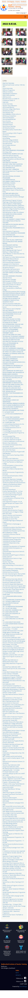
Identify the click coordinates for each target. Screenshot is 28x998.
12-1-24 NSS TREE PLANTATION (11, 417)
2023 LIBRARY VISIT (8, 248)
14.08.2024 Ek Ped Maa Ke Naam (12, 541)
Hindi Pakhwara (7, 560)
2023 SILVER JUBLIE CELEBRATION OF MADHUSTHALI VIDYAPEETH (13, 407)
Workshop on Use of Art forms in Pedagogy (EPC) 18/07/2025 (12, 734)
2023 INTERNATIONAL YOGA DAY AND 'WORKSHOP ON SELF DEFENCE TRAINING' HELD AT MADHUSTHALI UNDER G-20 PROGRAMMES (13, 326)
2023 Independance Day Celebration (13, 188)
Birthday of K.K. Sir (8, 508)
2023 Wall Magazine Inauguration (12, 247)
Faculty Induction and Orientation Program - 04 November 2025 (12, 781)
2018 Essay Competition (9, 116)
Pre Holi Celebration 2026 (10, 816)
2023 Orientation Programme (11, 231)
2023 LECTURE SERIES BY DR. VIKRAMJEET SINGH (11, 332)
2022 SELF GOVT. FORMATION (11, 169)
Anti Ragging (10, 1)
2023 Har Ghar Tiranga (9, 186)
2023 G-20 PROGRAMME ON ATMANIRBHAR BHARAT (10, 344)
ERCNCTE (18, 975)
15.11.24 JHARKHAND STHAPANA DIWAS (14, 600)
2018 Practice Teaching (9, 126)
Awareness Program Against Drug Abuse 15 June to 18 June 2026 (12, 857)
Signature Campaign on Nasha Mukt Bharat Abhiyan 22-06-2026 (13, 860)
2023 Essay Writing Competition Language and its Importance (11, 263)
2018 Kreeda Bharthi (8, 107)
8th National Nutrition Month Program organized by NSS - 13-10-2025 (13, 769)
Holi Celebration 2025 (9, 684)
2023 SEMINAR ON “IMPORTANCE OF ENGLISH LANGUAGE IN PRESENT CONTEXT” (13, 367)
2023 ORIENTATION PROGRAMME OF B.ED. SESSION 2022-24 (13, 390)
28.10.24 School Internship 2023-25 (12, 579)
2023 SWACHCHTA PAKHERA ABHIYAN (13, 224)
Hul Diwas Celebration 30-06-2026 (12, 873)
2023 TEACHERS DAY (8, 216)
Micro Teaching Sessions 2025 (11, 701)
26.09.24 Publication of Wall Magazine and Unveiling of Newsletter (13, 569)
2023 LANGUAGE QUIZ (9, 235)
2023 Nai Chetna (7, 278)
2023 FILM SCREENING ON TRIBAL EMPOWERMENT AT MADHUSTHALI (12, 382)
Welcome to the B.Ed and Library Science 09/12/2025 (12, 786)
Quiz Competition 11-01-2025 (11, 646)
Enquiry (17, 1)
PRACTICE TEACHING (8, 83)
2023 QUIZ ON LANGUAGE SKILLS (12, 388)
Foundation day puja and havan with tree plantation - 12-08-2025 (13, 745)
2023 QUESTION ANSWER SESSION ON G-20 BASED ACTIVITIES (14, 363)
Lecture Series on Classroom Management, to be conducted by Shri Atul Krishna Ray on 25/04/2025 (13, 704)
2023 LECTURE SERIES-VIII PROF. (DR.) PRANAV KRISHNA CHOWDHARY (13, 385)
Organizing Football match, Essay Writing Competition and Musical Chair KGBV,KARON (13, 159)
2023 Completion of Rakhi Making (12, 204)
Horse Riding (6, 138)
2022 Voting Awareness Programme (13, 171)
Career (14, 5)
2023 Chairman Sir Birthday (10, 210)
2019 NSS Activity (7, 143)
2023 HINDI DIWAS (8, 217)
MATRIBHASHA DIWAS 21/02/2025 (12, 679)
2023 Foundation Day (9, 185)
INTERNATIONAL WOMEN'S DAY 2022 (13, 154)
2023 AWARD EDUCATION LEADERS (12, 214)
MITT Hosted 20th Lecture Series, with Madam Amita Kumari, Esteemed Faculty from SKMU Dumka (14, 808)
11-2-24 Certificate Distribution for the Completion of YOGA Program (13, 425)
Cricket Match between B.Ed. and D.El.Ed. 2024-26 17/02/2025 (12, 673)
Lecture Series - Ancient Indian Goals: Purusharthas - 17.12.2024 (13, 628)
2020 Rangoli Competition (10, 93)
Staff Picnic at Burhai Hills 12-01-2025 (13, 655)
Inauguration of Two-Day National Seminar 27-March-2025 (12, 691)
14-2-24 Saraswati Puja (9, 436)
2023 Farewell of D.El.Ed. (9, 281)
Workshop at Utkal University (11, 517)
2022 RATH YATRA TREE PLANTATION (13, 164)
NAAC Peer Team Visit (9, 563)
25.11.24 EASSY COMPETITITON (11, 601)
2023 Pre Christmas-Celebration (12, 303)
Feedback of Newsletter (9, 136)
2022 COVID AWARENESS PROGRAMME (13, 150)
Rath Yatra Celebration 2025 (10, 711)
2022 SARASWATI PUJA (9, 167)
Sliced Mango (23, 986)
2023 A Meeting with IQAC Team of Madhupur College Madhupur (12, 251)
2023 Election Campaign (9, 279)
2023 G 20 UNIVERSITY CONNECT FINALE (14, 219)
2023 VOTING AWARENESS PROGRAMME (14, 233)
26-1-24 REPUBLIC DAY (9, 422)
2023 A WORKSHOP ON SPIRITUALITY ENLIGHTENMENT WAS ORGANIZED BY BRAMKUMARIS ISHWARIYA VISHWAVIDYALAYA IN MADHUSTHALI (13, 373)
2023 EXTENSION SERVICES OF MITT (12, 312)
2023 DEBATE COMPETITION (10, 360)
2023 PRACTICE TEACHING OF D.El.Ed (13, 341)
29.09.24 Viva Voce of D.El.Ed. (11, 572)
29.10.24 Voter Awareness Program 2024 (14, 586)
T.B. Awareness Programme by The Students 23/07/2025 (12, 738)
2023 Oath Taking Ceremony (10, 286)
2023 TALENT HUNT (8, 315)
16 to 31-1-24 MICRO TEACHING (11, 420)
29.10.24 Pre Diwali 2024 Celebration (13, 584)
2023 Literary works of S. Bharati (12, 284)
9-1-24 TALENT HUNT (8, 412)
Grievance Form (21, 5)
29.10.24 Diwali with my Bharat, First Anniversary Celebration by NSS (13, 581)
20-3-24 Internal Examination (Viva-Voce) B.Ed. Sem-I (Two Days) (14, 449)
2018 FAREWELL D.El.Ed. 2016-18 (12, 114)
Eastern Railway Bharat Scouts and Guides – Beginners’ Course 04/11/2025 (14, 778)
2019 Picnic (6, 135)
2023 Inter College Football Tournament (14, 209)
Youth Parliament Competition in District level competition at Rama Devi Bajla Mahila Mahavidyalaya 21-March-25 (14, 687)
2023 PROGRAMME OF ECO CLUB (12, 314)
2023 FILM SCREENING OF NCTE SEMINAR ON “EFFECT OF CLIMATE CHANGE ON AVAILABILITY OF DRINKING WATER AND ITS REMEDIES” (14, 352)
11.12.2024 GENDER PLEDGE (10, 617)
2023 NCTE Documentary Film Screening (14, 291)
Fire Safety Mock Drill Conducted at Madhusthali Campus (12, 709)
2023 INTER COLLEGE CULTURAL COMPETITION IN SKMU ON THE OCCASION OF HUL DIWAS (11, 320)
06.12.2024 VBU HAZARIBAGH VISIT (12, 610)
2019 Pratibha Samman (9, 145)
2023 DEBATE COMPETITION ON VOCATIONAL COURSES (11, 182)
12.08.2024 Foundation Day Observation (14, 527)
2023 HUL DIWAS (7, 317)
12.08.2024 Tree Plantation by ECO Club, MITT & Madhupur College (14, 531)
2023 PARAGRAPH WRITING (10, 245)
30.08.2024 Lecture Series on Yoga (12, 558)
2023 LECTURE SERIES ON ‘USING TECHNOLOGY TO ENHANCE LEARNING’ (13, 335)
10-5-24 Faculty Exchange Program (12, 494)
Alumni (4, 1)
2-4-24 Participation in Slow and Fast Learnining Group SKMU (13, 466)
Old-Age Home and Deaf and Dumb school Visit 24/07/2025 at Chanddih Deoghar (13, 727)
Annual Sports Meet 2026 (10, 815)
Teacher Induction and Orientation (12, 515)
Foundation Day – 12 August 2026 (12, 904)
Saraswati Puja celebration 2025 (12, 667)
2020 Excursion (7, 97)
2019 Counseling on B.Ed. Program (12, 133)
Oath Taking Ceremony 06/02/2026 (12, 811)
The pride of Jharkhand (9, 489)
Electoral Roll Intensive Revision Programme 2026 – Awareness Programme (11, 911)
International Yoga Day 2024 (10, 507)
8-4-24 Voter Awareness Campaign (12, 479)
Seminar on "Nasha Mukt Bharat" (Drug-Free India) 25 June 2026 (14, 876)
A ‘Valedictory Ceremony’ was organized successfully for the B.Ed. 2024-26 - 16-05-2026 (14, 852)
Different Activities (8, 92)
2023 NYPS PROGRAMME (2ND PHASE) (13, 410)
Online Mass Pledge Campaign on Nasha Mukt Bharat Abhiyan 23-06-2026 (14, 867)
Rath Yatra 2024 (7, 513)
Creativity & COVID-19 (9, 100)
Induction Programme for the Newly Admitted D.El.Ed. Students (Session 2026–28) (13, 900)
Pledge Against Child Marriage (11, 632)
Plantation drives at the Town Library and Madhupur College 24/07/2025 (13, 723)
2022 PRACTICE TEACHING (10, 162)
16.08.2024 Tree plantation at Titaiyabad (14, 546)
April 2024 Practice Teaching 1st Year (13, 481)
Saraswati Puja (7, 149)
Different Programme (9, 90)
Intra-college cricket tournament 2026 (13, 813)
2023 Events (6, 174)
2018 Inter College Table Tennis (11, 109)
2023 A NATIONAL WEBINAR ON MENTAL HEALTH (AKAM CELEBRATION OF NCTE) (14, 404)
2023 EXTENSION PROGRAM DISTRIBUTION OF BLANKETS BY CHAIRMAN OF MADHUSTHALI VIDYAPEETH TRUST (11, 299)
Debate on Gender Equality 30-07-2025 (13, 748)
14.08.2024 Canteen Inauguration (12, 539)
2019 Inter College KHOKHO (10, 140)
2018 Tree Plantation (8, 117)
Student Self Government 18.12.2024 (13, 631)
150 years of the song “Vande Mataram (13, 784)
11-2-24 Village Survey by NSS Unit (12, 431)
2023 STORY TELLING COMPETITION (12, 240)
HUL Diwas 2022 (7, 152)
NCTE (17, 973)
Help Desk (5, 102)
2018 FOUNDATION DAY (9, 119)
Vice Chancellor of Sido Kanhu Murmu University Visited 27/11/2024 (13, 590)
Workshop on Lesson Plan (10, 519)
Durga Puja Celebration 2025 (11, 767)
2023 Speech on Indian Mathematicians (14, 257)
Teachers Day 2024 (8, 562)
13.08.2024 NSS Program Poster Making (14, 538)
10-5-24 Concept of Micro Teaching (12, 493)
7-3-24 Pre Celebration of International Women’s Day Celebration (13, 442)
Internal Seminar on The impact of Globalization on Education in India (12, 698)
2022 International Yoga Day (10, 155)
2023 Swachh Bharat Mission (11, 259)
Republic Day (6, 147)
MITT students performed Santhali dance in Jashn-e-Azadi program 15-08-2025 (13, 758)
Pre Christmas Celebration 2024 (11, 637)
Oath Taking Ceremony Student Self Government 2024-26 (12, 635)
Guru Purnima (7, 121)
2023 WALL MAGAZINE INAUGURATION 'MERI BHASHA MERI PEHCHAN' (13, 339)
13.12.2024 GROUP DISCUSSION (11, 622)
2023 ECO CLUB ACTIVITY (9, 226)
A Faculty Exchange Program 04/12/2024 (14, 587)
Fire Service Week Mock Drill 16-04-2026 (14, 818)
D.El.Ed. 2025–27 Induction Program (13, 717)
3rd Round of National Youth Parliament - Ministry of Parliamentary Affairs (14, 483)
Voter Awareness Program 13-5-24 (12, 501)
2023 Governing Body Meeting (11, 195)
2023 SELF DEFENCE (8, 310)
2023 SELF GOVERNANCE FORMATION (13, 348)
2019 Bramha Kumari (8, 128)
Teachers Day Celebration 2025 (11, 765)
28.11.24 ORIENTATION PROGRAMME (13, 606)
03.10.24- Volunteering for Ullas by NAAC (14, 574)
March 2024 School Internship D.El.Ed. (13, 460)
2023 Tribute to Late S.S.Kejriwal (12, 309)
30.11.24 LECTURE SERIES (10, 608)
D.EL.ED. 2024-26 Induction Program (13, 510)
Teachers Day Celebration (10, 105)
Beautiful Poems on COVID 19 (11, 99)
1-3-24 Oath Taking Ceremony (11, 438)
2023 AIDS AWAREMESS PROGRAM (12, 276)
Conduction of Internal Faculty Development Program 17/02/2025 (12, 676)
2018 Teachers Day (8, 112)
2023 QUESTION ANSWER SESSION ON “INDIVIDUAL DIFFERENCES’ (13, 358)
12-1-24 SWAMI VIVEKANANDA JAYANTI (13, 419)
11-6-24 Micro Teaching (9, 496)
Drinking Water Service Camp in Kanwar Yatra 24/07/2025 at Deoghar (14, 731)
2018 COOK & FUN (8, 123)
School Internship (8, 88)
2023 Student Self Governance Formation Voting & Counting (11, 270)
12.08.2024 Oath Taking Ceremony (12, 529)
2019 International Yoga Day (10, 142)
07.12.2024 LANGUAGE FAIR (10, 612)
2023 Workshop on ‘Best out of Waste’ (13, 212)
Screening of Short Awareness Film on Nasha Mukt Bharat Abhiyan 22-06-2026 (14, 864)
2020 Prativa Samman (9, 95)
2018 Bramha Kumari (8, 111)
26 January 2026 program (10, 798)
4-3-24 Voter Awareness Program (12, 439)
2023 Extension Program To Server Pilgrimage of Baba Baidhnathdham (13, 201)
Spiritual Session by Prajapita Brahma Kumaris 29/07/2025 (13, 741)
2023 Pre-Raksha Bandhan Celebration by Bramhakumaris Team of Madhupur (13, 206)
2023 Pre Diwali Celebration (10, 260)
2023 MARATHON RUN (9, 179)
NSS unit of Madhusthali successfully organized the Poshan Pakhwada (13, 827)
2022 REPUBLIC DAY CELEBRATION (12, 166)
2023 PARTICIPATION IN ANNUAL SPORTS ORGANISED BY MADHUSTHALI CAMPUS (14, 294)
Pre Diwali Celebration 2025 (10, 772)
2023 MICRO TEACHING (9, 346)
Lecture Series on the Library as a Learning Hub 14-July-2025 (12, 719)
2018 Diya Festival (8, 124)
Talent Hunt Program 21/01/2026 (12, 792)
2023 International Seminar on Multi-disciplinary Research (13, 266)
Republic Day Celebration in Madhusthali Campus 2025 (10, 660)
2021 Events (6, 173)
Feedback (23, 1)
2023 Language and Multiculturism (12, 283)
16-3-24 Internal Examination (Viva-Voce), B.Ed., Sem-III (12, 445)
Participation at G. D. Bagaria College (13, 512)
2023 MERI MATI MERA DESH (10, 193)
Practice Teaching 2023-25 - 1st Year (13, 491)
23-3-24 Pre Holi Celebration (10, 458)
